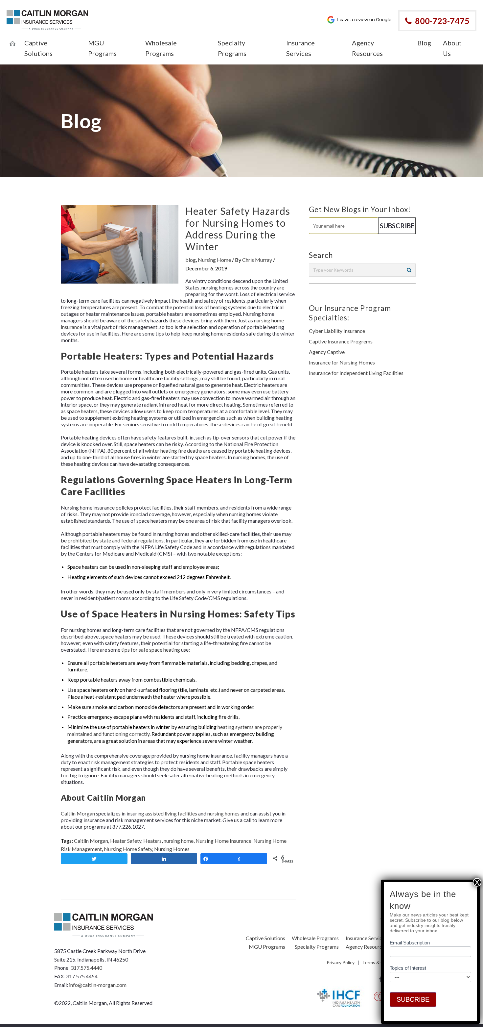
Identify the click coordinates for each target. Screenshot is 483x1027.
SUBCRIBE (413, 999)
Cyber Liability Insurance (337, 331)
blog (190, 260)
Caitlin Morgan (78, 813)
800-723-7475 (442, 21)
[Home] (12, 39)
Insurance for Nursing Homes (342, 362)
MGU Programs (267, 946)
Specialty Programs (317, 946)
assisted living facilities (171, 813)
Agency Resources (366, 946)
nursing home (179, 841)
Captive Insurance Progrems (341, 341)
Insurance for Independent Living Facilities (356, 373)
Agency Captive (327, 352)
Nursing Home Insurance (223, 841)
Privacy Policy (341, 962)
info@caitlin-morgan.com (97, 985)
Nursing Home (214, 260)
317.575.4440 (86, 967)
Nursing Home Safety (128, 849)
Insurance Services (366, 938)
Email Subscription (410, 942)
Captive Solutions (265, 938)
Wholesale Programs (315, 938)
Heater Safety (125, 841)
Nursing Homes (172, 849)
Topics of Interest (408, 968)
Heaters (152, 841)
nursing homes (223, 813)
